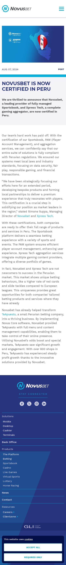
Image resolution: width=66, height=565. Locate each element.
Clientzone (9, 516)
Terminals (9, 434)
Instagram (36, 404)
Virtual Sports (11, 476)
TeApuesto (9, 314)
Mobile (7, 421)
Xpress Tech (45, 216)
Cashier (7, 430)
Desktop (8, 425)
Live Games (10, 472)
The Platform (11, 454)
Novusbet (17, 8)
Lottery (7, 481)
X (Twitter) (29, 404)
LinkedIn (44, 404)
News (5, 492)
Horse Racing (11, 485)
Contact (7, 499)
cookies (29, 539)
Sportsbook (10, 463)
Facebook (22, 404)
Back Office (9, 442)
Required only (33, 557)
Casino (7, 467)
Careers (7, 512)
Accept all (33, 547)
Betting (7, 458)
